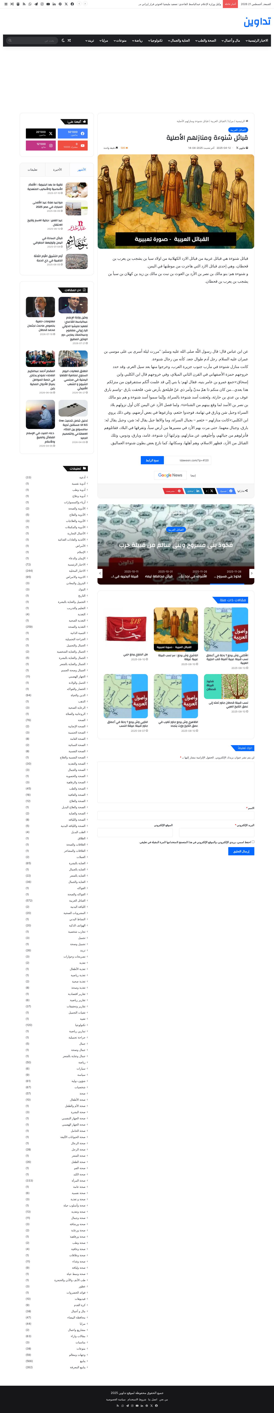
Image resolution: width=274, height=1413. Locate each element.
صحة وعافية (78, 1249)
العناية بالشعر (77, 875)
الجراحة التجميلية (75, 639)
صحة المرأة (78, 1180)
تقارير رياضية (77, 1000)
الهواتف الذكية (77, 925)
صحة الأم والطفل (75, 1105)
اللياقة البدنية (77, 906)
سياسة (81, 1074)
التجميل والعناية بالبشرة (71, 601)
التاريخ (81, 595)
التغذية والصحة (76, 626)
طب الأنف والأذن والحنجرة (69, 1280)
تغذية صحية (78, 981)
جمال (82, 1043)
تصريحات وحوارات (74, 956)
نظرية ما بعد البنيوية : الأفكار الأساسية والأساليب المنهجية (45, 187)
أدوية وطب (78, 489)
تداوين (242, 147)
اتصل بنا (152, 1399)
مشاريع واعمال (76, 1330)
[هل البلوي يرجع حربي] (126, 629)
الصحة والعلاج (77, 801)
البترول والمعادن (75, 583)
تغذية (82, 962)
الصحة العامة (77, 738)
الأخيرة (57, 169)
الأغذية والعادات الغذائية (71, 539)
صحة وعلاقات (77, 1255)
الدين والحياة (78, 695)
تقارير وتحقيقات (76, 1006)
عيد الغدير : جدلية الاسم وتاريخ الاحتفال (45, 222)
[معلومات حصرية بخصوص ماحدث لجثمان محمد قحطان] (40, 307)
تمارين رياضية (77, 1031)
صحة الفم (79, 1168)
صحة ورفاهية (77, 1236)
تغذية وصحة (78, 987)
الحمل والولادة (77, 682)
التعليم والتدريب (76, 608)
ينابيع (82, 1361)
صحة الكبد (79, 1174)
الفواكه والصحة (76, 894)
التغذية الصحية (77, 620)
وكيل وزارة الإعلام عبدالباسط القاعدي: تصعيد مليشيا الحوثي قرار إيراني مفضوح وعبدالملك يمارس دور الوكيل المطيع (156, 4)
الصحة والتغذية (76, 763)
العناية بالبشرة (77, 863)
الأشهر (82, 169)
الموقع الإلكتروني (163, 825)
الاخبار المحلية (77, 570)
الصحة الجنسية (76, 732)
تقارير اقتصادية (76, 993)
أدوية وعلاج (78, 496)
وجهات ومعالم (77, 1354)
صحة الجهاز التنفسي (73, 1118)
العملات (81, 857)
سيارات (81, 1068)
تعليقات (32, 169)
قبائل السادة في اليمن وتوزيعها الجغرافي (48, 240)
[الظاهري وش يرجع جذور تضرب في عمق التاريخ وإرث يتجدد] (176, 696)
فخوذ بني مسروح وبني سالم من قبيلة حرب (176, 544)
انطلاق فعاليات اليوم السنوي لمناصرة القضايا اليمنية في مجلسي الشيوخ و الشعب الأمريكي (74, 380)
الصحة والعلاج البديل (73, 807)
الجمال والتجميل (76, 645)
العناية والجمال (180, 40)
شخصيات (80, 1087)
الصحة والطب (207, 40)
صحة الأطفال (77, 1099)
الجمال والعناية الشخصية (71, 651)
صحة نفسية (78, 1193)
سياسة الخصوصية (116, 1399)
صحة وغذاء (78, 1261)
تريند (91, 40)
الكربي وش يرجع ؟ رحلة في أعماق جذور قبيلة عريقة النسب (127, 723)
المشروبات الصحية (74, 913)
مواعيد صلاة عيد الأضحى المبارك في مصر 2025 (48, 205)
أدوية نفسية (78, 483)
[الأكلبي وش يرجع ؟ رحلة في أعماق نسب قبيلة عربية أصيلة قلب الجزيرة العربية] (226, 629)
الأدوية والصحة (76, 508)
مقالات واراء (78, 1336)
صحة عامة (79, 1186)
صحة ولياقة (78, 1267)
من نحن (163, 1399)
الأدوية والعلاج (77, 514)
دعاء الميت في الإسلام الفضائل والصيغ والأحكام (40, 437)
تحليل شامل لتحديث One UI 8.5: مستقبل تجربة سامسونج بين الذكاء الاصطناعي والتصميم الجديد (73, 429)
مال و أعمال (232, 40)
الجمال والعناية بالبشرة (72, 657)
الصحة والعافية (76, 794)
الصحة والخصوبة (75, 776)
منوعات (121, 40)
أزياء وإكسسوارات (74, 502)
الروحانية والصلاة (75, 713)
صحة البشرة (78, 1112)
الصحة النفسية (77, 751)
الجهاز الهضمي (77, 676)
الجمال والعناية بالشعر (72, 664)
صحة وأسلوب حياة (74, 1205)
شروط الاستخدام (137, 1399)
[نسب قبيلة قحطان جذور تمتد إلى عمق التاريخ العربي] (226, 686)
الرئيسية (241, 121)
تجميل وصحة (77, 944)
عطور (82, 1286)
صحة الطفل (78, 1161)
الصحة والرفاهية (76, 782)
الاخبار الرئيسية (258, 40)
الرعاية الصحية (76, 707)
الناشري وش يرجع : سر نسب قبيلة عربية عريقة (178, 657)
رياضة (139, 40)
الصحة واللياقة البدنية (73, 825)
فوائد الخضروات (76, 1292)
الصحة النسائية (76, 745)
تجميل (81, 937)
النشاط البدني (77, 919)
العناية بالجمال (77, 869)
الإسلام (81, 552)
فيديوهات (80, 1298)
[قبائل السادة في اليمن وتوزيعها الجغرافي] (77, 243)
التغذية (81, 614)
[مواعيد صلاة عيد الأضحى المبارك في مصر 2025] (77, 207)
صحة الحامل (78, 1130)
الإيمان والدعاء (77, 558)
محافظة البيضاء (76, 1317)
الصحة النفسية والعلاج (72, 757)
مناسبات (80, 1342)
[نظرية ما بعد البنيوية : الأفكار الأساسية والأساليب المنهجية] (77, 190)
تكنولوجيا (156, 40)
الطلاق (81, 838)
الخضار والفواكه (76, 689)
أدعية (82, 477)
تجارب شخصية (76, 931)
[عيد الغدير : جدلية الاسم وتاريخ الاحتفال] (77, 225)
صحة (82, 1093)
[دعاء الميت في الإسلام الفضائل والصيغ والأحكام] (40, 414)
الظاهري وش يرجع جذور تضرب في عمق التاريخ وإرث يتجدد (178, 723)
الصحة (81, 720)
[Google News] (170, 475)
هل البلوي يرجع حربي (135, 654)
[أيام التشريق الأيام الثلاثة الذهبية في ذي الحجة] (77, 261)
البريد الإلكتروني (244, 825)
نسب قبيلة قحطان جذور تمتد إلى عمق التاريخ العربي (228, 704)
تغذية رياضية (78, 975)
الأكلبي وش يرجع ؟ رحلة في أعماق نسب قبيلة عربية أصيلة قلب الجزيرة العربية (227, 659)
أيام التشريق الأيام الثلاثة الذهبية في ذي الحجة (48, 258)
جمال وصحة (78, 1049)
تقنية (82, 1018)
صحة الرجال (78, 1143)
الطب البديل (78, 832)
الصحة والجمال (76, 769)
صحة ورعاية (78, 1230)
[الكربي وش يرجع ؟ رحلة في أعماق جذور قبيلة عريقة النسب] (126, 696)
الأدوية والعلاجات (75, 521)
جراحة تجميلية (77, 1037)
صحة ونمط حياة (76, 1273)
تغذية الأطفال (77, 969)
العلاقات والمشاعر (74, 850)
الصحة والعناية (77, 813)
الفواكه (81, 888)
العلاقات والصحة (75, 844)
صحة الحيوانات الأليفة (72, 1137)
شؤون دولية (78, 1081)
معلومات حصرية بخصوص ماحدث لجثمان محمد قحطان (41, 326)
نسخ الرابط (152, 460)
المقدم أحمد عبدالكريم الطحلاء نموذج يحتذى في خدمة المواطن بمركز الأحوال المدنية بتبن (41, 380)
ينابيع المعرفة (77, 1367)
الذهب (81, 701)
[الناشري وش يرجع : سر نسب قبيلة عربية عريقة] (176, 629)
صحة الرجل (78, 1149)
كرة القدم (79, 1305)
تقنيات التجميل (77, 1012)
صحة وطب (78, 1242)
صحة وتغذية (78, 1211)
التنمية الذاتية (77, 633)
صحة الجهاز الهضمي (73, 1124)
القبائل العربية (218, 121)
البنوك (81, 589)
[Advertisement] (137, 79)
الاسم (250, 808)
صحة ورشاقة (77, 1224)
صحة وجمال (78, 1217)
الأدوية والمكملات (75, 527)
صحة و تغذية (78, 1199)
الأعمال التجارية (76, 533)
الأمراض (80, 545)
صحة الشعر (78, 1155)
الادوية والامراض (75, 577)
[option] (175, 544)
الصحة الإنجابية (76, 726)
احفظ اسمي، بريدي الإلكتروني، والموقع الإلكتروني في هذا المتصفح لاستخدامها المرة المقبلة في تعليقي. (195, 842)
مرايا (105, 40)
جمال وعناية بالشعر (74, 1056)
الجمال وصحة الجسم (73, 670)
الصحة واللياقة (77, 819)
